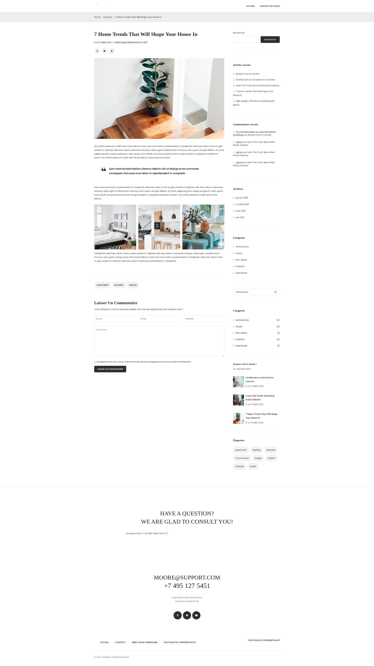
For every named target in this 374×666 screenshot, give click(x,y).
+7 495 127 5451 (187, 585)
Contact (120, 642)
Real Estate (241, 272)
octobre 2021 (242, 204)
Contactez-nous (270, 6)
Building (119, 285)
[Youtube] (196, 615)
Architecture (242, 246)
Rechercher (239, 32)
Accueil (250, 6)
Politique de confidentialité (180, 642)
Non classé (241, 259)
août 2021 (241, 210)
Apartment (103, 285)
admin (239, 142)
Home (97, 17)
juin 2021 (240, 217)
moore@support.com (187, 577)
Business (271, 450)
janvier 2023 (242, 197)
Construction (242, 458)
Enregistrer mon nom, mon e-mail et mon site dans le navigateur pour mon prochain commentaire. (144, 362)
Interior (271, 458)
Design (133, 285)
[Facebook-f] (178, 615)
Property (108, 17)
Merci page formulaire (144, 642)
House (239, 253)
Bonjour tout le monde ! (248, 73)
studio (253, 466)
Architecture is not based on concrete (255, 79)
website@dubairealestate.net (131, 42)
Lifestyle (239, 466)
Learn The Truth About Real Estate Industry (257, 85)
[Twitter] (187, 615)
